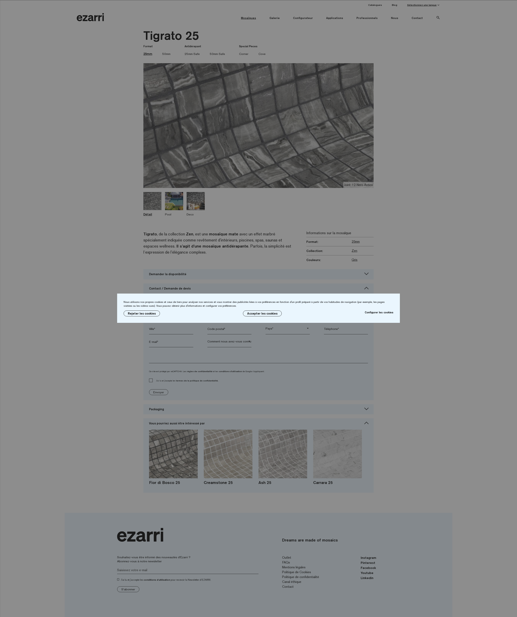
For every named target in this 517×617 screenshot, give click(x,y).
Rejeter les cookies (142, 313)
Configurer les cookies (379, 312)
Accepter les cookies (262, 313)
